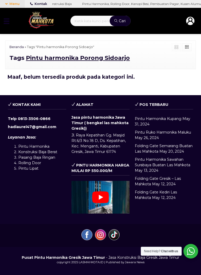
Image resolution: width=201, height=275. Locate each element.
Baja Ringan (44, 157)
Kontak (40, 4)
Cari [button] (122, 21)
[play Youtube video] (100, 197)
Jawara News (134, 262)
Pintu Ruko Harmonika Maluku (163, 132)
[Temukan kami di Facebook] (86, 235)
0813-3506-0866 (34, 118)
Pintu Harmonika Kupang (158, 118)
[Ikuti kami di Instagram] (100, 235)
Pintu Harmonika (33, 146)
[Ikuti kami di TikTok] (114, 235)
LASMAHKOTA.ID (91, 262)
